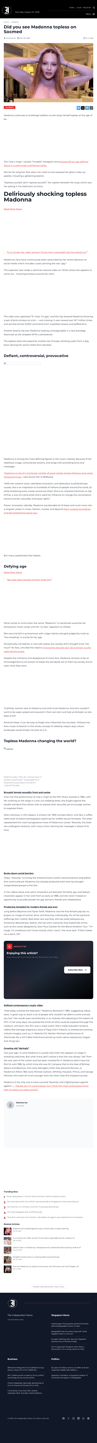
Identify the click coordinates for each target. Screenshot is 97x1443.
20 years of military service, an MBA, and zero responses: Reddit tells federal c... (70, 1368)
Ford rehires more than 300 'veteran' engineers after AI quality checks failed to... (25, 1392)
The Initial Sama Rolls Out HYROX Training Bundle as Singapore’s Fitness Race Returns (43, 1201)
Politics (55, 1359)
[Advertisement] (48, 140)
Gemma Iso (11, 38)
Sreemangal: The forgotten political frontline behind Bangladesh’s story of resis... (69, 1325)
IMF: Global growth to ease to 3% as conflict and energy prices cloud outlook (26, 1376)
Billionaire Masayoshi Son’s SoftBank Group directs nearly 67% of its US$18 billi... (26, 1368)
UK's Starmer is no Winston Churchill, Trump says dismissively (33, 1207)
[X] (68, 1418)
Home (6, 22)
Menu (88, 14)
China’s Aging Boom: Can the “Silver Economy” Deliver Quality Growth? (36, 1196)
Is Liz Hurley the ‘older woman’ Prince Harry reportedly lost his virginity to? (46, 252)
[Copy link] (91, 108)
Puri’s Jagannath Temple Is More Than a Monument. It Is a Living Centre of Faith (67, 1348)
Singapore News (60, 1315)
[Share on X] (83, 108)
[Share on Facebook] (78, 108)
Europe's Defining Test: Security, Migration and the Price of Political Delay (68, 1340)
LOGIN (79, 8)
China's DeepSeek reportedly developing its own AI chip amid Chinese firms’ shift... (26, 1384)
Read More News (13, 209)
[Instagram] (73, 1418)
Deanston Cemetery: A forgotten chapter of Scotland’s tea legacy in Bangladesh (69, 1376)
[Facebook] (63, 1418)
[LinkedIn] (78, 1418)
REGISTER (87, 8)
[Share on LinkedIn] (87, 108)
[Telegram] (88, 1418)
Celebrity (15, 22)
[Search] (94, 8)
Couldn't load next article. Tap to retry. (48, 1287)
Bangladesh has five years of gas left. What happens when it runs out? (69, 1332)
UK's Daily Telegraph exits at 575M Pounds (24, 1212)
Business (13, 1359)
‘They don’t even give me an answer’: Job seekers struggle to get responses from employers (45, 1217)
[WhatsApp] (83, 1418)
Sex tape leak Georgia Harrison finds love (29, 579)
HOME (71, 8)
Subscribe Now (75, 970)
